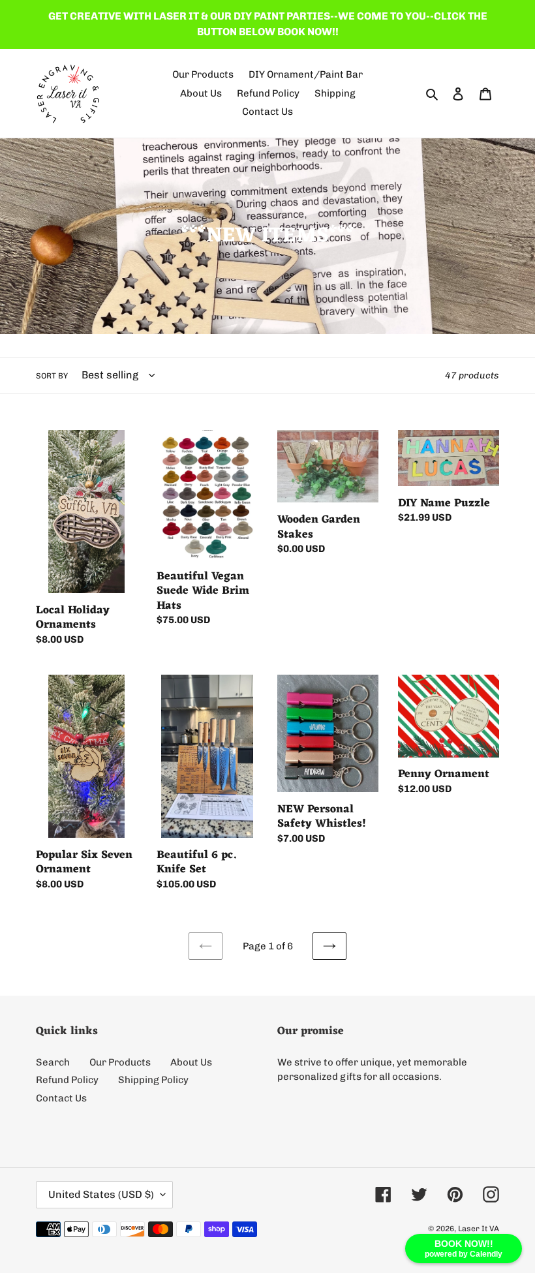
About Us (191, 1062)
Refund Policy (67, 1080)
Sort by (52, 375)
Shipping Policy (153, 1080)
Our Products (120, 1062)
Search (53, 1062)
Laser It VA (478, 1228)
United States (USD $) (101, 1194)
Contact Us (61, 1098)
